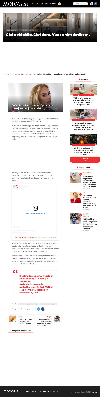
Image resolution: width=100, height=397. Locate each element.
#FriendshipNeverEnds (31, 284)
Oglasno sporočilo (86, 95)
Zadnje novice (24, 74)
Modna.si (94, 392)
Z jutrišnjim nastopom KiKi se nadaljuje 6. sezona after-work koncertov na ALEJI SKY (83, 151)
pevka (36, 304)
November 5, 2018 (28, 292)
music (28, 304)
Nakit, (85, 172)
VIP (32, 74)
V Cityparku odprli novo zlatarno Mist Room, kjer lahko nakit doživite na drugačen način (83, 101)
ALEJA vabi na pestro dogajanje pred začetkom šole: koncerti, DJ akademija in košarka (83, 126)
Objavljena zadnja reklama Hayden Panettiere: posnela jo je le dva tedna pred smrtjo (89, 201)
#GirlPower (25, 281)
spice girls (52, 304)
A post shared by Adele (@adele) (25, 237)
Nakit (75, 95)
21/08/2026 (86, 188)
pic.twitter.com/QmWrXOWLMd (36, 287)
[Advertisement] (50, 56)
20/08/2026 (86, 209)
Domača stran (11, 74)
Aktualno (75, 120)
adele (21, 304)
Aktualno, (86, 213)
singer (43, 304)
